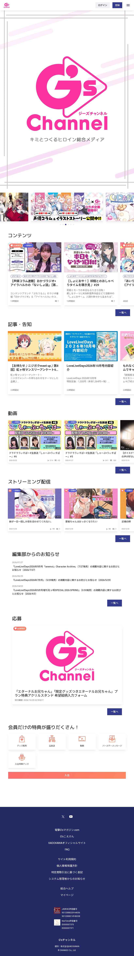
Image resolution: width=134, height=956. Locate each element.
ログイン (102, 5)
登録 (117, 5)
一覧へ (122, 312)
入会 (67, 775)
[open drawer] (128, 5)
